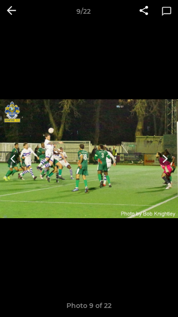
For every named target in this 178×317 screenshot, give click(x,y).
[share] (144, 11)
